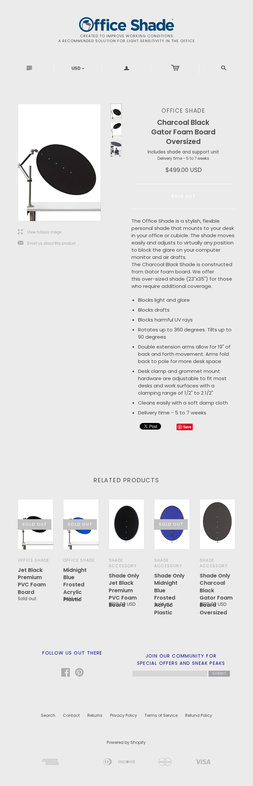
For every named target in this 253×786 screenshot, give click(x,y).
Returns (94, 715)
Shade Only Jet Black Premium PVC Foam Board (124, 590)
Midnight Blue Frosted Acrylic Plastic (75, 585)
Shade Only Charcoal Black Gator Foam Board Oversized (216, 594)
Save (187, 426)
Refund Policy (198, 715)
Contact (71, 715)
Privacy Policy (123, 715)
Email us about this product (46, 243)
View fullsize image (40, 232)
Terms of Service (161, 715)
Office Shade (33, 560)
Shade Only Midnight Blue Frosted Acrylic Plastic (169, 594)
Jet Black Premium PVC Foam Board (32, 581)
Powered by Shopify (126, 742)
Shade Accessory (123, 563)
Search (48, 715)
